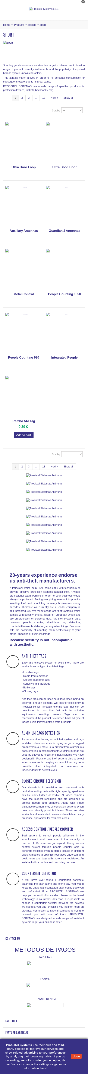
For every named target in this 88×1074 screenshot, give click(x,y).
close (76, 1056)
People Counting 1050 (64, 294)
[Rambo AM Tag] (23, 396)
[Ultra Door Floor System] (64, 143)
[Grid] (7, 110)
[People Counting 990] (23, 333)
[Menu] (8, 8)
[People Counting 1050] (64, 270)
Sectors (32, 24)
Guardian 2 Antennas (64, 230)
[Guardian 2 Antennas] (64, 206)
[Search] (80, 13)
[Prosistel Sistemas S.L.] (44, 8)
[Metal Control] (23, 270)
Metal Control (23, 294)
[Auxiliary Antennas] (23, 206)
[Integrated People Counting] (64, 333)
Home (6, 24)
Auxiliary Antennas (24, 230)
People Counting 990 (23, 357)
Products (19, 24)
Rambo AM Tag (23, 421)
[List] (13, 110)
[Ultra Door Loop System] (23, 143)
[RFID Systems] (44, 550)
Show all (68, 97)
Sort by (56, 110)
